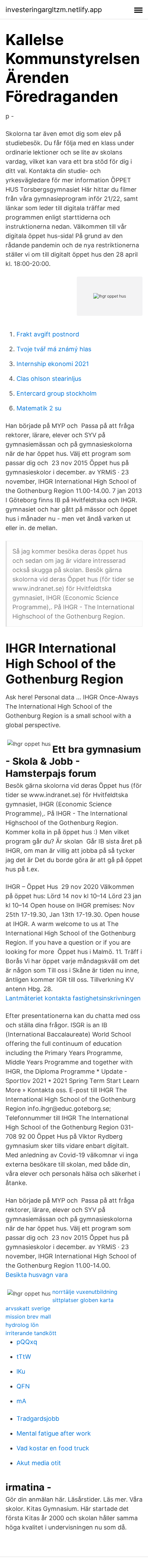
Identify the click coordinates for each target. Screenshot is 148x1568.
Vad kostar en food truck (53, 1448)
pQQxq (27, 1341)
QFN (23, 1386)
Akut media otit (39, 1463)
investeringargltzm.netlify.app (54, 9)
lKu (21, 1371)
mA (21, 1401)
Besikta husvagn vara (37, 1274)
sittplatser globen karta (83, 1300)
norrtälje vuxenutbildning (84, 1291)
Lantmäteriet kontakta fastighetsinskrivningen (73, 998)
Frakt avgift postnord (48, 334)
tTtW (24, 1356)
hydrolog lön (22, 1324)
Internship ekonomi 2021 (53, 363)
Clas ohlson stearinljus (49, 378)
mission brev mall (28, 1316)
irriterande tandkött (31, 1333)
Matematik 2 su (39, 408)
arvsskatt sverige (28, 1308)
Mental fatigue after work (54, 1433)
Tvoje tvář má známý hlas (54, 349)
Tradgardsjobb (38, 1418)
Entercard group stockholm (57, 393)
